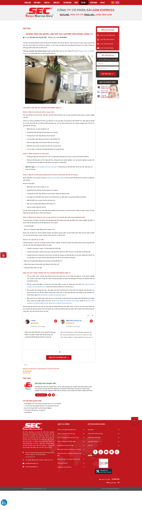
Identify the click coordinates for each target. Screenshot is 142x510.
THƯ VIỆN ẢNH (67, 2)
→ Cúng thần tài (27, 412)
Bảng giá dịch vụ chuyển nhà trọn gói (69, 459)
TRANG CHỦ (27, 2)
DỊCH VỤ (46, 2)
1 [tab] (56, 351)
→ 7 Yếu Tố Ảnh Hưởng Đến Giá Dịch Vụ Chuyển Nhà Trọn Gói (41, 406)
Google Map (29, 457)
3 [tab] (59, 351)
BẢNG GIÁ (56, 2)
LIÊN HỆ (102, 2)
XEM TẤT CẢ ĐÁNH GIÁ (57, 357)
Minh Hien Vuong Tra (74, 320)
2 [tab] (57, 351)
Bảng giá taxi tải (62, 463)
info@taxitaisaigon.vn (31, 463)
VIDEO (76, 2)
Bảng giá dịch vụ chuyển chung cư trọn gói (69, 454)
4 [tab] (61, 351)
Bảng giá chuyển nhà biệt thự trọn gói (69, 449)
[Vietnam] (113, 2)
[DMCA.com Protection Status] (92, 455)
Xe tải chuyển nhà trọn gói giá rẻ (46, 167)
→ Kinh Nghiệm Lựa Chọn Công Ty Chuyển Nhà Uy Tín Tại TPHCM (42, 403)
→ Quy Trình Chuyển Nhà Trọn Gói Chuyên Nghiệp (37, 408)
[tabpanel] (41, 334)
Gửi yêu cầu (106, 74)
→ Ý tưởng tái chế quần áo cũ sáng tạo (34, 410)
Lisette (33, 320)
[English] (117, 2)
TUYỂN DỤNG (93, 2)
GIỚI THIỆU (37, 2)
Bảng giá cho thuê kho (64, 467)
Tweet (25, 364)
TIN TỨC (83, 2)
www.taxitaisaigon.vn (31, 466)
